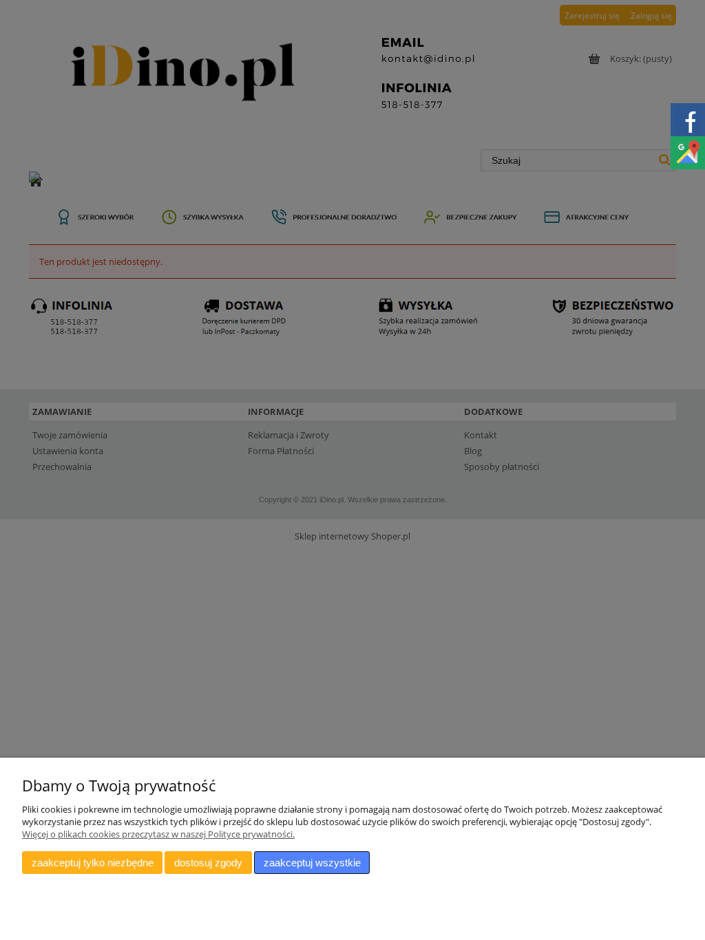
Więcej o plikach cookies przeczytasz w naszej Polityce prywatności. (158, 834)
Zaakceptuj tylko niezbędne (93, 862)
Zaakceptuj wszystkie (312, 862)
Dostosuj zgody (208, 862)
